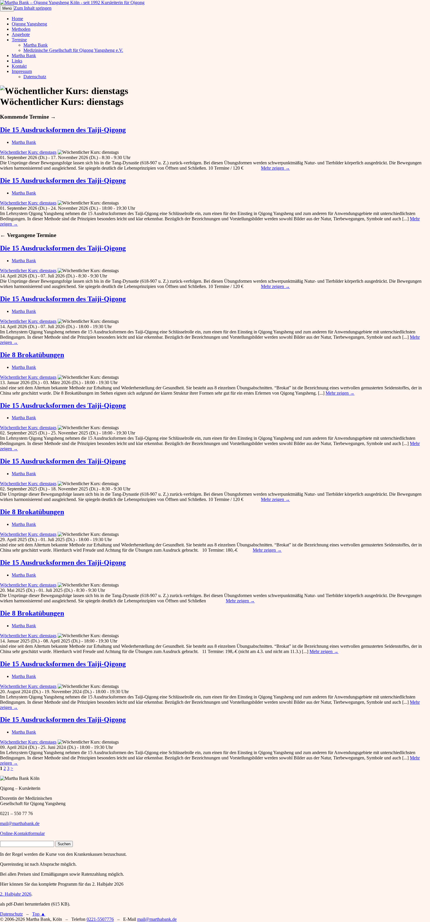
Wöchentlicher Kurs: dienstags (28, 152)
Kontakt (19, 66)
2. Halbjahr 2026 (15, 894)
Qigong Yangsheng (29, 23)
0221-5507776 (100, 919)
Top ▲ (38, 913)
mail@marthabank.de (19, 823)
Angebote (21, 34)
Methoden (21, 29)
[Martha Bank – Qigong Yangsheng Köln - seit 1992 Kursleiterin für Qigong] (72, 2)
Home (17, 18)
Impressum (22, 71)
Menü (7, 8)
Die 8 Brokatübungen (32, 355)
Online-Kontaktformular (22, 833)
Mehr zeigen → (275, 168)
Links (17, 60)
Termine (19, 39)
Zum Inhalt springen (32, 8)
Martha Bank (35, 44)
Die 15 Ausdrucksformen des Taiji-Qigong (63, 130)
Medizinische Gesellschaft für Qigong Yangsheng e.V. (73, 50)
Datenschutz (34, 76)
